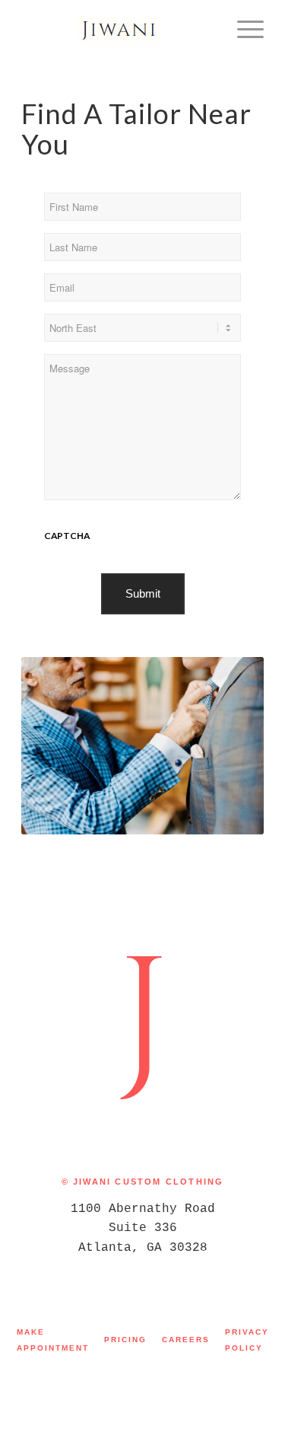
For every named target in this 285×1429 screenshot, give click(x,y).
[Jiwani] (118, 30)
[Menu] (243, 30)
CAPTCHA (67, 535)
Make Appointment (53, 1340)
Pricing (125, 1339)
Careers (186, 1339)
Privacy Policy (247, 1340)
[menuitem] (243, 30)
